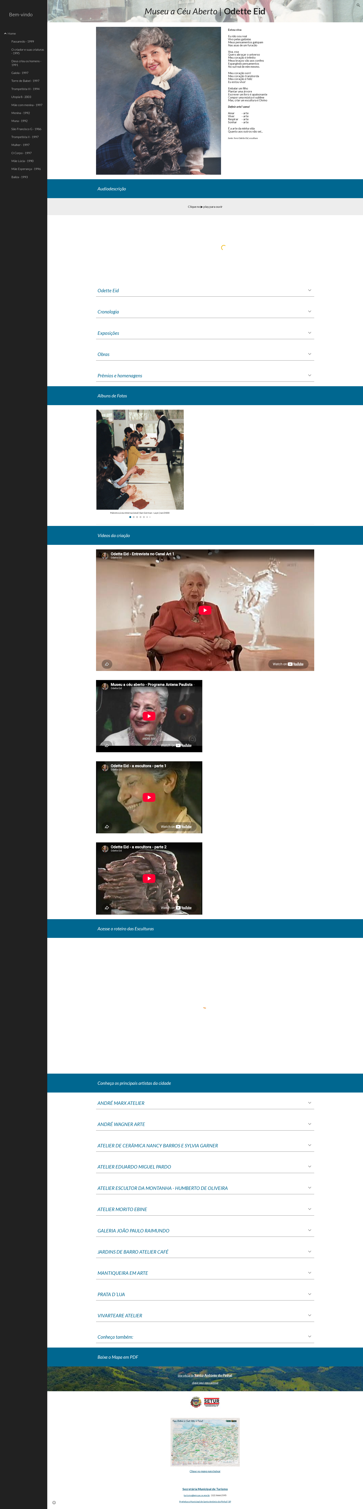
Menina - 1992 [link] (20, 113)
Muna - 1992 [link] (19, 121)
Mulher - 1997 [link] (20, 145)
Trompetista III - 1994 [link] (25, 89)
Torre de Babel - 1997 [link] (25, 80)
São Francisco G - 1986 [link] (26, 129)
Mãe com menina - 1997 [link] (26, 105)
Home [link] (12, 33)
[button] (358, 5)
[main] (205, 11)
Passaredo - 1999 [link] (22, 41)
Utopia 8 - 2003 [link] (21, 96)
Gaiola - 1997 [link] (19, 72)
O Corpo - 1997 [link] (21, 153)
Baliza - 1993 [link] (19, 177)
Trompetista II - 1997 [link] (25, 137)
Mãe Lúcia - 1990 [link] (22, 161)
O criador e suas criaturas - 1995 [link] (27, 51)
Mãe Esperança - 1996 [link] (26, 169)
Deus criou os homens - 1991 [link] (26, 62)
